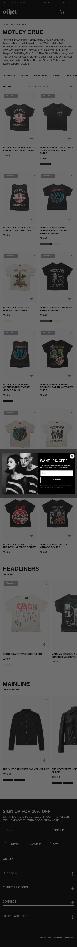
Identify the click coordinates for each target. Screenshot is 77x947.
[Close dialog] (72, 456)
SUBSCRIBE (57, 480)
